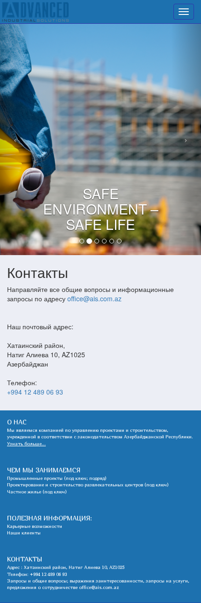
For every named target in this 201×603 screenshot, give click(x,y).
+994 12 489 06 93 (35, 391)
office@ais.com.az (94, 298)
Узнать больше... (26, 443)
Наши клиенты (24, 532)
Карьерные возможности (34, 526)
